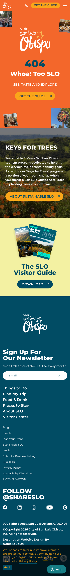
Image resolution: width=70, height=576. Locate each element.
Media (6, 450)
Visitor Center (15, 417)
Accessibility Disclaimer (18, 473)
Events (7, 433)
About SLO (13, 411)
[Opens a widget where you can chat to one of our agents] (56, 569)
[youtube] (49, 507)
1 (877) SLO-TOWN (14, 479)
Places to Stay (16, 405)
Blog (6, 427)
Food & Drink (15, 399)
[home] (7, 5)
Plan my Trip (15, 394)
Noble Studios (13, 544)
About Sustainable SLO (32, 196)
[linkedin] (19, 507)
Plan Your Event (13, 439)
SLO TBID (9, 462)
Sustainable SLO (13, 444)
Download (32, 284)
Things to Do (15, 388)
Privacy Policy (12, 467)
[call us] (26, 5)
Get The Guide (45, 5)
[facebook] (5, 507)
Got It (7, 567)
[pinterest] (65, 507)
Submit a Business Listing (19, 456)
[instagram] (34, 507)
